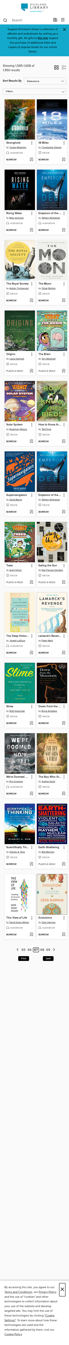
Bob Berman (48, 852)
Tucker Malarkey (17, 147)
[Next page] (54, 950)
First (23, 958)
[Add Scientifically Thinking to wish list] (31, 864)
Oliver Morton (49, 288)
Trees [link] (9, 565)
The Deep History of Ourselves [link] (18, 636)
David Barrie (15, 499)
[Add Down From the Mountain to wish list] (63, 723)
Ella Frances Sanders (52, 570)
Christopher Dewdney (52, 147)
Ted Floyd (46, 429)
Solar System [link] (14, 424)
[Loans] (55, 20)
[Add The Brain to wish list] (63, 371)
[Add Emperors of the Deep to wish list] (63, 230)
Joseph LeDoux (17, 640)
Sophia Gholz (48, 781)
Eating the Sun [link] (47, 565)
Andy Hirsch (15, 570)
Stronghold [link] (13, 143)
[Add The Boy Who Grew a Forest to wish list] (63, 794)
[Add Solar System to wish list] (31, 441)
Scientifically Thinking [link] (18, 847)
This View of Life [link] (16, 918)
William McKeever (51, 218)
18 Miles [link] (43, 143)
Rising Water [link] (14, 213)
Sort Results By (12, 81)
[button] (56, 68)
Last (48, 958)
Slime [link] (9, 706)
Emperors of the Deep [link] (50, 213)
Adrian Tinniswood (19, 288)
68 (42, 950)
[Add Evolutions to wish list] (63, 934)
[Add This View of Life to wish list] (31, 934)
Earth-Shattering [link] (48, 847)
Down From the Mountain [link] (50, 706)
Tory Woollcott (49, 358)
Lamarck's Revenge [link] (50, 636)
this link (43, 38)
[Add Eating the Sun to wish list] (63, 582)
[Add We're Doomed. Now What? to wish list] (31, 794)
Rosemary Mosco (18, 429)
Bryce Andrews (49, 711)
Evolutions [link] (45, 918)
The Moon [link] (44, 283)
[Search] (5, 20)
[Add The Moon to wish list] (63, 300)
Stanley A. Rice (17, 852)
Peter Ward (47, 640)
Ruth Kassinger (17, 711)
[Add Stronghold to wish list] (31, 159)
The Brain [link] (44, 354)
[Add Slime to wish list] (31, 723)
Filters (9, 91)
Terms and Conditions (18, 1292)
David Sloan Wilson (19, 922)
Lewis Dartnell (16, 358)
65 (24, 950)
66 (30, 950)
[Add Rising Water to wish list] (31, 230)
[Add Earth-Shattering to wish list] (63, 864)
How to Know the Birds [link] (50, 424)
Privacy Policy (47, 1292)
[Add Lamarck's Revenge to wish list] (63, 653)
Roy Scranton (16, 781)
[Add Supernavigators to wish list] (31, 512)
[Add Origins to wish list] (31, 371)
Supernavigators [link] (16, 495)
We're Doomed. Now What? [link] (18, 777)
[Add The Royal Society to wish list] (31, 300)
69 (48, 950)
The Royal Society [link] (17, 283)
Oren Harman (49, 922)
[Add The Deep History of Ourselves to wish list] (31, 653)
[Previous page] (17, 950)
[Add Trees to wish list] (31, 582)
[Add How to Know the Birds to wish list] (63, 441)
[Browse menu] (62, 19)
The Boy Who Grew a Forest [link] (50, 777)
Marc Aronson (16, 218)
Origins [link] (10, 354)
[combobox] (26, 20)
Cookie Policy (13, 1334)
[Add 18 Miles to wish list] (63, 159)
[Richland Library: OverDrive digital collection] (34, 8)
